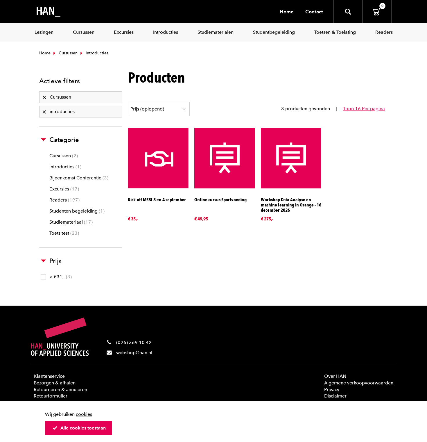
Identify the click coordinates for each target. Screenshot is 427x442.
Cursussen (68, 53)
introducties (64, 167)
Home (287, 12)
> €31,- (59, 276)
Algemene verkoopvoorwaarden (358, 383)
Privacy (331, 389)
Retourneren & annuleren (60, 389)
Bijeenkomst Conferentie (78, 178)
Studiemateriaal (70, 222)
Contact (314, 12)
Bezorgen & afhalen (55, 383)
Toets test (63, 233)
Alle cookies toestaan (83, 428)
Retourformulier (50, 396)
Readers (63, 200)
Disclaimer (335, 396)
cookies (84, 414)
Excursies (63, 189)
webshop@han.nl (134, 352)
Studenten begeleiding (76, 211)
